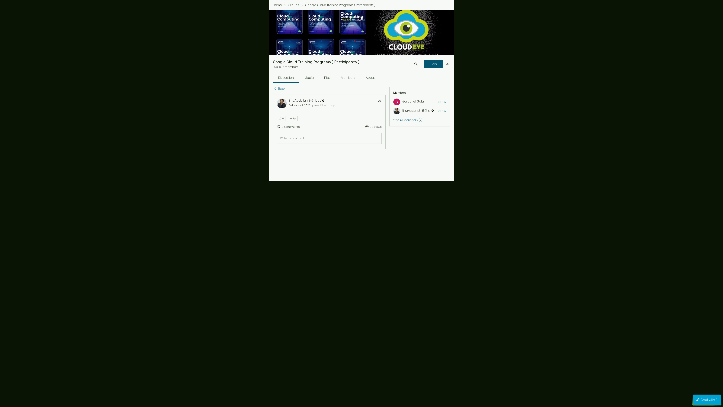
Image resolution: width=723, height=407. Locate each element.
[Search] (416, 64)
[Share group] (447, 64)
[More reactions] (293, 118)
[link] (286, 78)
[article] (329, 122)
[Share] (379, 101)
